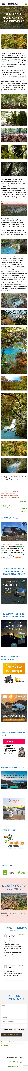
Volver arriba (12, 1066)
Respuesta (21, 934)
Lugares (13, 8)
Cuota (23, 501)
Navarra (20, 8)
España (8, 8)
